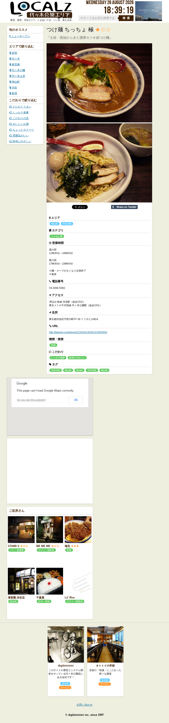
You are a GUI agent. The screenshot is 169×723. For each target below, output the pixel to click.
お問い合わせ (84, 704)
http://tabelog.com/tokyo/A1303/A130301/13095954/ (78, 332)
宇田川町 (67, 223)
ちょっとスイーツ (23, 129)
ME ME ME (43, 546)
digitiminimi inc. (78, 714)
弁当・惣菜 (44, 601)
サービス (65, 687)
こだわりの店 (20, 118)
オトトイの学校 (105, 665)
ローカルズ (41, 10)
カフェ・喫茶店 (46, 550)
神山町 (15, 81)
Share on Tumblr (124, 207)
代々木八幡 (18, 70)
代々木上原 (18, 76)
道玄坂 (65, 683)
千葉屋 (40, 597)
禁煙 (53, 345)
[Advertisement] (49, 471)
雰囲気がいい (20, 135)
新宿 (14, 93)
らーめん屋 (56, 236)
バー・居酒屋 (16, 550)
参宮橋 (15, 64)
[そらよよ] (148, 20)
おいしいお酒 (20, 124)
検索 (127, 18)
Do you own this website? (31, 400)
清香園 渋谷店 (16, 597)
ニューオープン (20, 36)
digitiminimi (66, 665)
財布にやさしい (21, 141)
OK (76, 400)
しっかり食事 (20, 112)
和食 (69, 550)
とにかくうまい (21, 106)
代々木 (15, 58)
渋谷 (14, 87)
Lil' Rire (70, 597)
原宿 (14, 52)
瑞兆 (67, 546)
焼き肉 (13, 601)
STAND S (13, 546)
